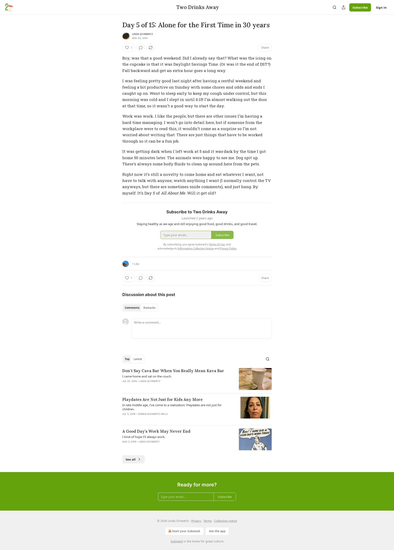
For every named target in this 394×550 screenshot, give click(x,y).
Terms (207, 521)
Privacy (196, 521)
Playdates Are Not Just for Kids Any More (162, 399)
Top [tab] (127, 359)
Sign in (381, 7)
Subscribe (360, 7)
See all (131, 459)
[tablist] (140, 308)
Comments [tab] (132, 308)
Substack (177, 541)
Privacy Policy (228, 248)
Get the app (217, 531)
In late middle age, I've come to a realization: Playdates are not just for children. (172, 407)
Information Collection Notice (196, 248)
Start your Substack (186, 531)
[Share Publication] (343, 7)
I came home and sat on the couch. (147, 376)
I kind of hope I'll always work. (143, 437)
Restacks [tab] (149, 308)
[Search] (334, 7)
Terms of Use (217, 244)
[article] (197, 379)
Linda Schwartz (142, 34)
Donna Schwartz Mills (153, 414)
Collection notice (225, 521)
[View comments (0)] (141, 47)
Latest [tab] (138, 359)
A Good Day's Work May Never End (156, 431)
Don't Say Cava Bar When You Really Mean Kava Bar (173, 370)
